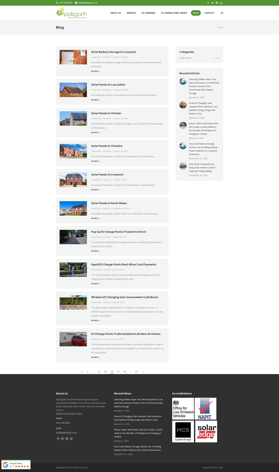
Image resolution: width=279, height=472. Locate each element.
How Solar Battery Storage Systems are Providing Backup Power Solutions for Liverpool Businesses (203, 149)
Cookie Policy (62, 413)
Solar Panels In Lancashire (108, 84)
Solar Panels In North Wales (109, 203)
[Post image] (183, 81)
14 (112, 371)
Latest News (96, 57)
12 (99, 371)
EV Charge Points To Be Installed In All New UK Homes (125, 333)
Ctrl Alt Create (217, 467)
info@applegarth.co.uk (66, 432)
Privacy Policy (75, 413)
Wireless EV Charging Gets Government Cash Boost (124, 297)
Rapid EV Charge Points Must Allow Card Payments (123, 264)
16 (124, 371)
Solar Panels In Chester (106, 113)
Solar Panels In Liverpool (107, 174)
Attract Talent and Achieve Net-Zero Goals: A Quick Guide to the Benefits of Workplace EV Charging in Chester (204, 128)
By (107, 57)
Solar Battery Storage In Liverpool (113, 51)
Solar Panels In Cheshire (106, 145)
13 (105, 371)
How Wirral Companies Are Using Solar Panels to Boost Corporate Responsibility (202, 167)
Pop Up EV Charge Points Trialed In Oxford (118, 231)
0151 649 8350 (63, 422)
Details (94, 71)
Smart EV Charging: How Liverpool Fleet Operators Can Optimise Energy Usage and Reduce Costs (203, 108)
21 (136, 371)
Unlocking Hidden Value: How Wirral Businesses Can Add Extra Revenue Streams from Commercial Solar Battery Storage (204, 86)
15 (118, 371)
